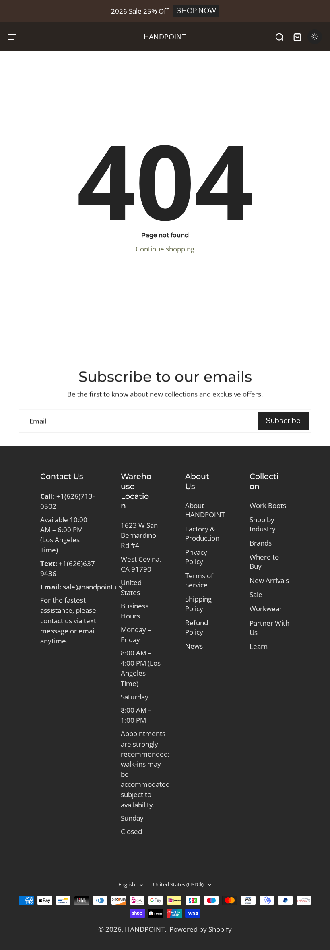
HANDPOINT (145, 929)
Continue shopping (165, 248)
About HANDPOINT (205, 510)
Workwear (266, 608)
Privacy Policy (196, 557)
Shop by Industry (263, 524)
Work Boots (268, 505)
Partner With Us (269, 627)
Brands (261, 543)
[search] (279, 37)
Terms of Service (199, 580)
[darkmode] (314, 36)
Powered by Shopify (200, 929)
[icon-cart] (297, 37)
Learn (259, 646)
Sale (256, 594)
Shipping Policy (198, 603)
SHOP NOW (196, 10)
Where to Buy (264, 561)
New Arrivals (269, 580)
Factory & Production (202, 533)
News (194, 646)
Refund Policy (196, 627)
